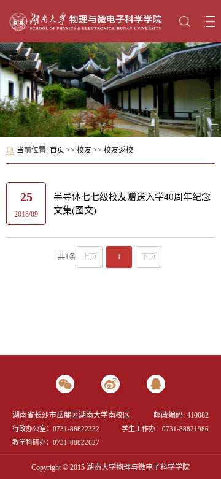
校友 (84, 150)
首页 (57, 150)
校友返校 (118, 150)
